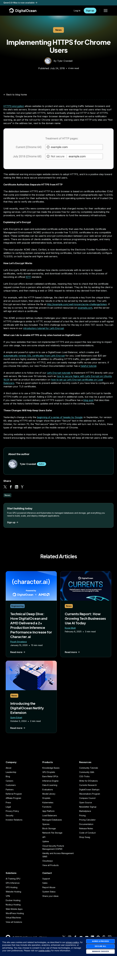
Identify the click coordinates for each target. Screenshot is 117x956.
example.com (85, 307)
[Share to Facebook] (11, 487)
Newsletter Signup (87, 807)
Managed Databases (52, 820)
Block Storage (49, 828)
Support (46, 878)
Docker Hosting (13, 900)
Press (8, 802)
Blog (8, 776)
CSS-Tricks (84, 776)
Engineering (17, 606)
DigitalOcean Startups (89, 789)
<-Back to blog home (15, 94)
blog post (88, 400)
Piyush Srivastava (18, 641)
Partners (10, 789)
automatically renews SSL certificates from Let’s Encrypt (34, 355)
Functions (46, 807)
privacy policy (72, 942)
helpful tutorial (88, 365)
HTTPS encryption (13, 106)
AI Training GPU (13, 878)
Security (9, 815)
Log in (77, 10)
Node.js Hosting (13, 904)
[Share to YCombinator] (22, 487)
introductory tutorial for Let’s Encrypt (43, 328)
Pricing (82, 815)
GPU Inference (13, 883)
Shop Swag (84, 837)
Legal (8, 807)
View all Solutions (14, 922)
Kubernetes (47, 802)
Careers (9, 781)
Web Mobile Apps (14, 909)
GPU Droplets (48, 772)
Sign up (90, 10)
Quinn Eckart (16, 717)
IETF (28, 277)
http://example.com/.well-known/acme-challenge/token (77, 304)
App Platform (48, 811)
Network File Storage (52, 833)
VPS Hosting (11, 887)
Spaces (46, 824)
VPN (8, 896)
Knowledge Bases (50, 768)
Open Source (85, 802)
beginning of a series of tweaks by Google (59, 417)
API (43, 837)
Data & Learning (49, 785)
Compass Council (87, 798)
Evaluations (47, 789)
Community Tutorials (88, 768)
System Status (49, 891)
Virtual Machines (13, 917)
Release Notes (86, 828)
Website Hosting (13, 891)
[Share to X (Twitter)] (5, 487)
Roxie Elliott (70, 628)
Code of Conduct (87, 833)
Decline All (100, 946)
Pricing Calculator (87, 820)
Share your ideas (50, 896)
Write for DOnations (88, 781)
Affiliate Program (13, 798)
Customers (11, 785)
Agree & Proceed (100, 941)
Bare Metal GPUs (50, 776)
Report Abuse (48, 887)
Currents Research (88, 785)
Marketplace (85, 811)
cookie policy (44, 950)
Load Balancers (49, 815)
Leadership (11, 772)
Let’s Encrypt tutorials (58, 372)
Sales (45, 883)
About (8, 768)
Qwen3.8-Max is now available (19, 2)
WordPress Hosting (15, 913)
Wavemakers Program (89, 794)
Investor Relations (14, 820)
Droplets (46, 798)
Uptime (45, 841)
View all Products (50, 865)
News (58, 30)
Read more (16, 652)
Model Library (48, 794)
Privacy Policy (12, 811)
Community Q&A (86, 772)
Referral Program (14, 794)
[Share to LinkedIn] (16, 487)
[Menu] (105, 10)
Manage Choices (100, 951)
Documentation (86, 824)
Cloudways (47, 861)
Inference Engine (50, 781)
